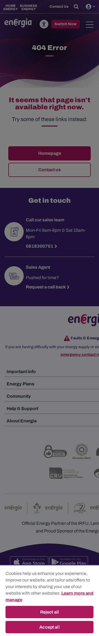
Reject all (49, 612)
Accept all (49, 627)
